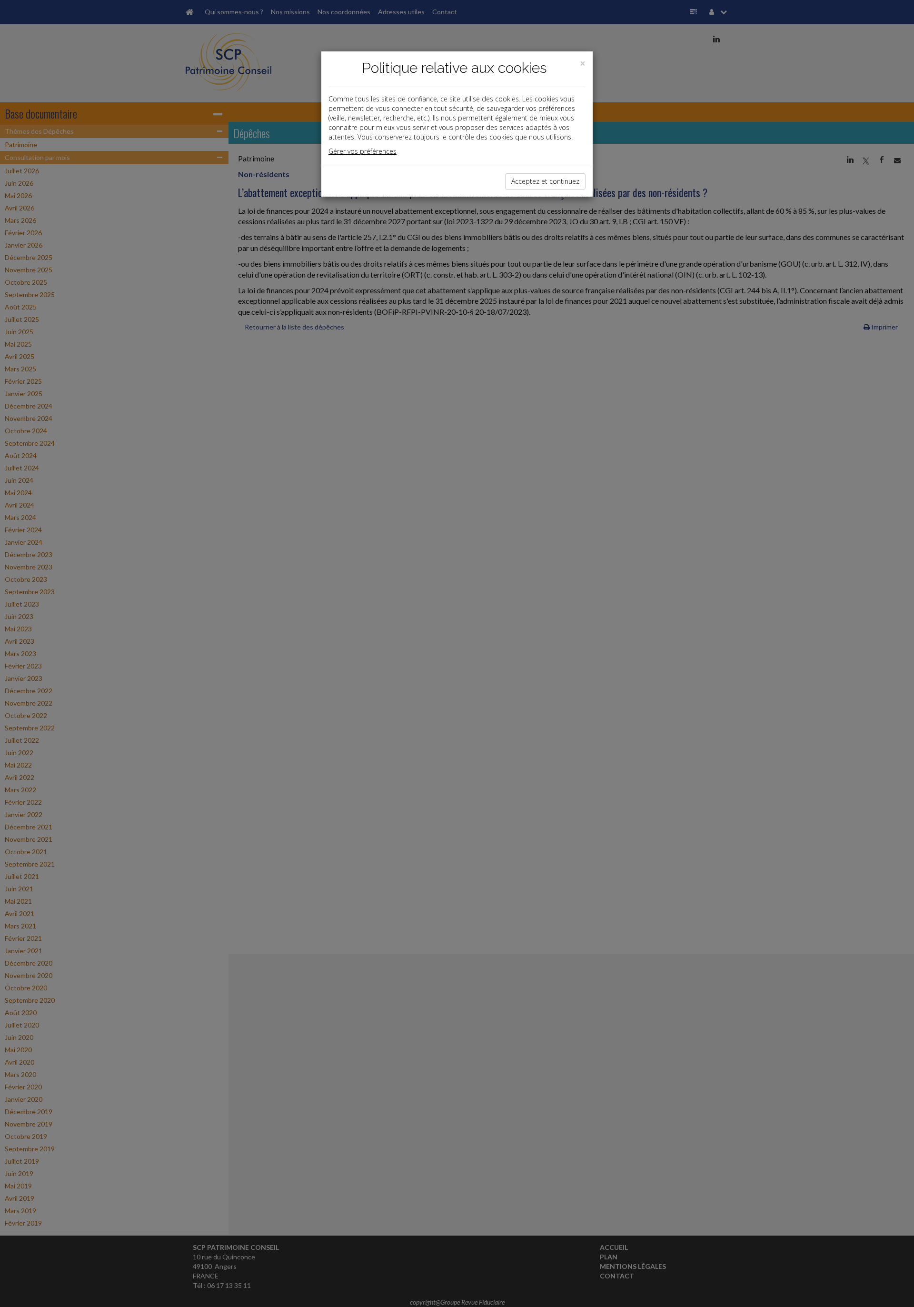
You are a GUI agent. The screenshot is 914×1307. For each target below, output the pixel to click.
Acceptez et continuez (545, 181)
